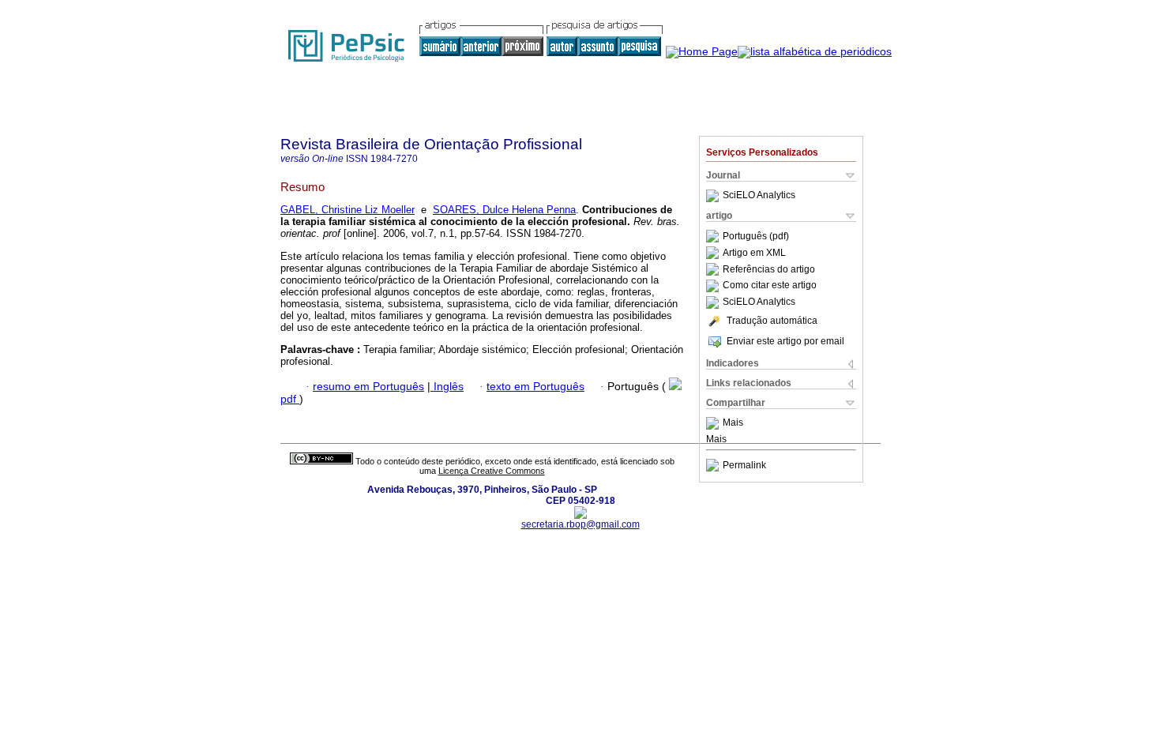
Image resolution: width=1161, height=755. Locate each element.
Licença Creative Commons (491, 470)
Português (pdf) (756, 236)
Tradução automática (772, 320)
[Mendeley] (714, 423)
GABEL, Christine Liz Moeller (347, 210)
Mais (733, 423)
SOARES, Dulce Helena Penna (504, 210)
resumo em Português (368, 387)
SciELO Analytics (759, 195)
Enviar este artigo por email (785, 341)
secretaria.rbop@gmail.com (580, 524)
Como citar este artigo (770, 285)
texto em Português (535, 387)
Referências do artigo (769, 269)
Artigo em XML (754, 252)
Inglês (447, 387)
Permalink (744, 465)
